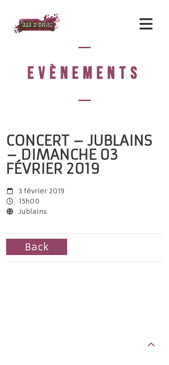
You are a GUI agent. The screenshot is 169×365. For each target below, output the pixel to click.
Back (36, 247)
